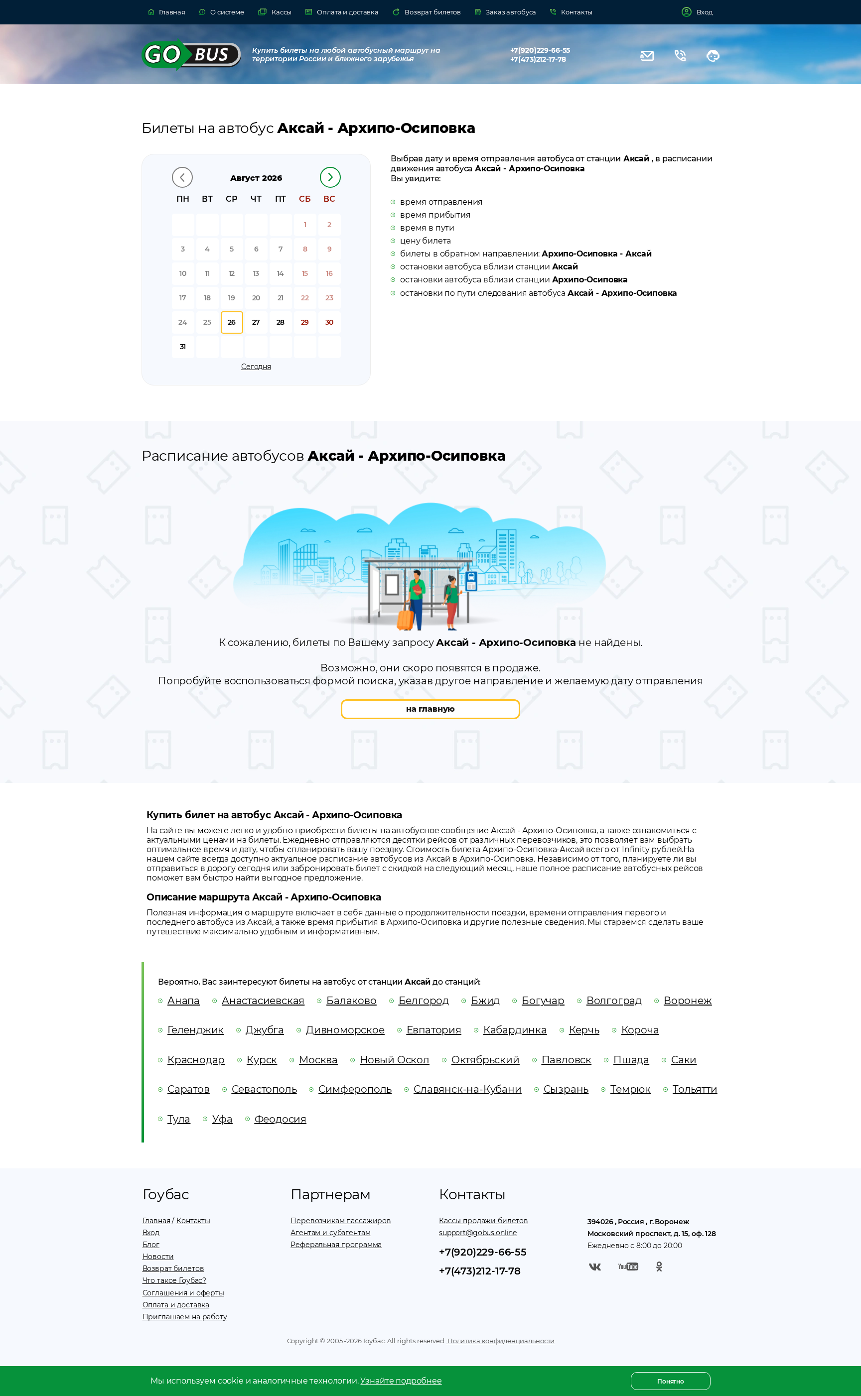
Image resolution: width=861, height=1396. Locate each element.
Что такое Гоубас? (175, 1280)
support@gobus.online (478, 1232)
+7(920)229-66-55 (540, 50)
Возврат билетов (173, 1268)
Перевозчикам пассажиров (340, 1220)
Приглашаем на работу (185, 1316)
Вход (151, 1232)
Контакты (193, 1220)
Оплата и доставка (176, 1304)
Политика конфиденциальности (500, 1341)
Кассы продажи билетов (483, 1220)
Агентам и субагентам (330, 1232)
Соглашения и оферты (183, 1292)
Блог (151, 1244)
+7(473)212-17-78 (538, 59)
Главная (156, 1220)
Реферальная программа (336, 1244)
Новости (158, 1256)
